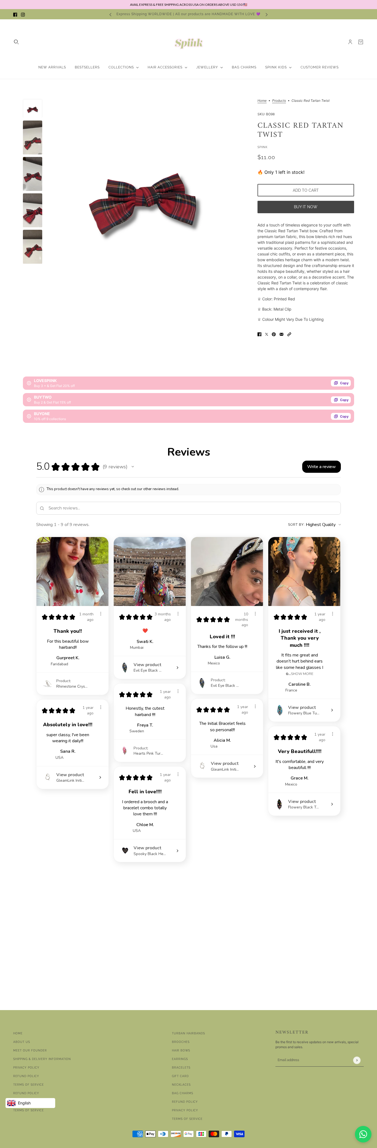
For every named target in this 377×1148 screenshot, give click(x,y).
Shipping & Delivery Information (42, 1059)
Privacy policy (185, 1110)
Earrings (180, 1059)
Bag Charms (182, 1093)
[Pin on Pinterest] (274, 334)
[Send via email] (281, 334)
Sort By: (296, 525)
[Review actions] (101, 614)
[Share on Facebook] (259, 334)
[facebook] (15, 14)
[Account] (350, 42)
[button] (289, 334)
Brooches (181, 1041)
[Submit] (356, 1060)
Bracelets (181, 1067)
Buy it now (305, 207)
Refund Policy (26, 1076)
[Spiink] (188, 42)
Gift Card (180, 1076)
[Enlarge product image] (145, 193)
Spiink (262, 147)
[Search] (16, 42)
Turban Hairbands (188, 1033)
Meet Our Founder (30, 1050)
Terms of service (28, 1110)
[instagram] (23, 14)
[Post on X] (266, 334)
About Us (21, 1041)
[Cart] (361, 42)
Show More (302, 674)
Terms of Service (28, 1084)
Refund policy (26, 1093)
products (279, 101)
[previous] (110, 14)
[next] (266, 14)
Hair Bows (181, 1050)
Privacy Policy (26, 1067)
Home (262, 101)
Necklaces (181, 1084)
